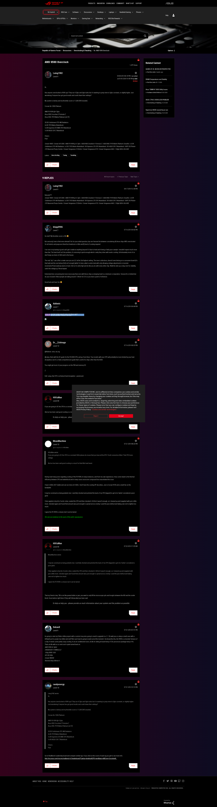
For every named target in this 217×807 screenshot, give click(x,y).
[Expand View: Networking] (104, 18)
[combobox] (108, 35)
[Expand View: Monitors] (78, 18)
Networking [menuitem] (99, 18)
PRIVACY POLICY (145, 788)
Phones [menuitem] (138, 12)
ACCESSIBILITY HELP (66, 781)
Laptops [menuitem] (111, 12)
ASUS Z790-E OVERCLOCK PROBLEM (157, 100)
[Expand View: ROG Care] (69, 12)
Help (167, 15)
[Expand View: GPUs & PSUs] (67, 18)
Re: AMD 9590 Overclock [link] (101, 50)
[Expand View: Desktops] (105, 12)
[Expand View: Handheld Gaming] (132, 12)
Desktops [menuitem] (100, 12)
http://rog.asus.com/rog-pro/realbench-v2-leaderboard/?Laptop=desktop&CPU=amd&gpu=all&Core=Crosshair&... (81, 758)
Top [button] (46, 801)
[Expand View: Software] (80, 12)
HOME (44, 781)
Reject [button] (96, 416)
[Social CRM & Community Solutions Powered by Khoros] (169, 802)
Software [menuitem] (76, 12)
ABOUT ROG (37, 781)
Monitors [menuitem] (74, 18)
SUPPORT (139, 3)
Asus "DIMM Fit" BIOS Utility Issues (157, 89)
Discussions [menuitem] (88, 12)
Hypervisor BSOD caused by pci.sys (157, 110)
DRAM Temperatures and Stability (156, 79)
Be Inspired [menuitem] (51, 12)
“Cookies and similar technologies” (104, 410)
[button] (47, 165)
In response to (62, 310)
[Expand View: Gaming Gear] (92, 18)
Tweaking (73, 155)
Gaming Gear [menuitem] (86, 18)
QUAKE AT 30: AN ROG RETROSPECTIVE (158, 69)
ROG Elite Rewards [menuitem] (114, 18)
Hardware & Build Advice (154, 92)
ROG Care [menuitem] (64, 12)
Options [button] (170, 50)
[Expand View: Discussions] (94, 12)
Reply (133, 165)
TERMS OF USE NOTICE (132, 788)
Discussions (67, 50)
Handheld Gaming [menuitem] (125, 12)
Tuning (65, 155)
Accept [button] (121, 416)
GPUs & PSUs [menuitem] (61, 18)
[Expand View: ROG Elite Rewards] (122, 18)
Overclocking (55, 155)
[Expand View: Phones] (143, 12)
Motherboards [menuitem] (46, 18)
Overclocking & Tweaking (82, 50)
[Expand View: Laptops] (116, 12)
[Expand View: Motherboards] (53, 18)
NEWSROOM (52, 781)
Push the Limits (151, 72)
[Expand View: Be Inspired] (57, 12)
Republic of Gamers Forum (51, 50)
